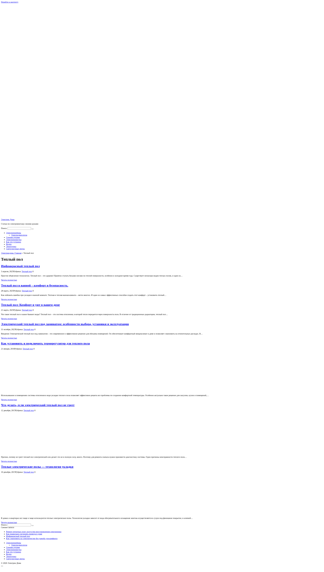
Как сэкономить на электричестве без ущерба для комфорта (31, 538)
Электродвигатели (19, 235)
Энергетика (11, 246)
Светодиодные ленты (15, 249)
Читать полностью (9, 280)
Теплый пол (27, 271)
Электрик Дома (7, 219)
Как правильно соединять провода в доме (24, 534)
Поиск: (4, 228)
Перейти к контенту (9, 2)
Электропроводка (13, 240)
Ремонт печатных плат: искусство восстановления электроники (33, 532)
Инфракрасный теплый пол (18, 536)
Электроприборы (13, 233)
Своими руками (13, 237)
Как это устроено (13, 242)
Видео (9, 244)
